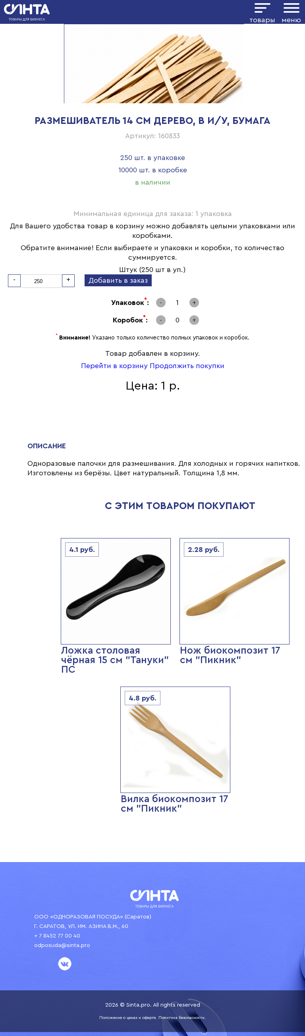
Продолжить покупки (187, 365)
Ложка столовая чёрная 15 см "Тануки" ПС (115, 660)
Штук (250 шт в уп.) (152, 269)
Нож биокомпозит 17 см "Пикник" (230, 655)
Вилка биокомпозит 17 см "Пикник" (174, 804)
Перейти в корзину (114, 365)
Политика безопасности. (182, 1018)
